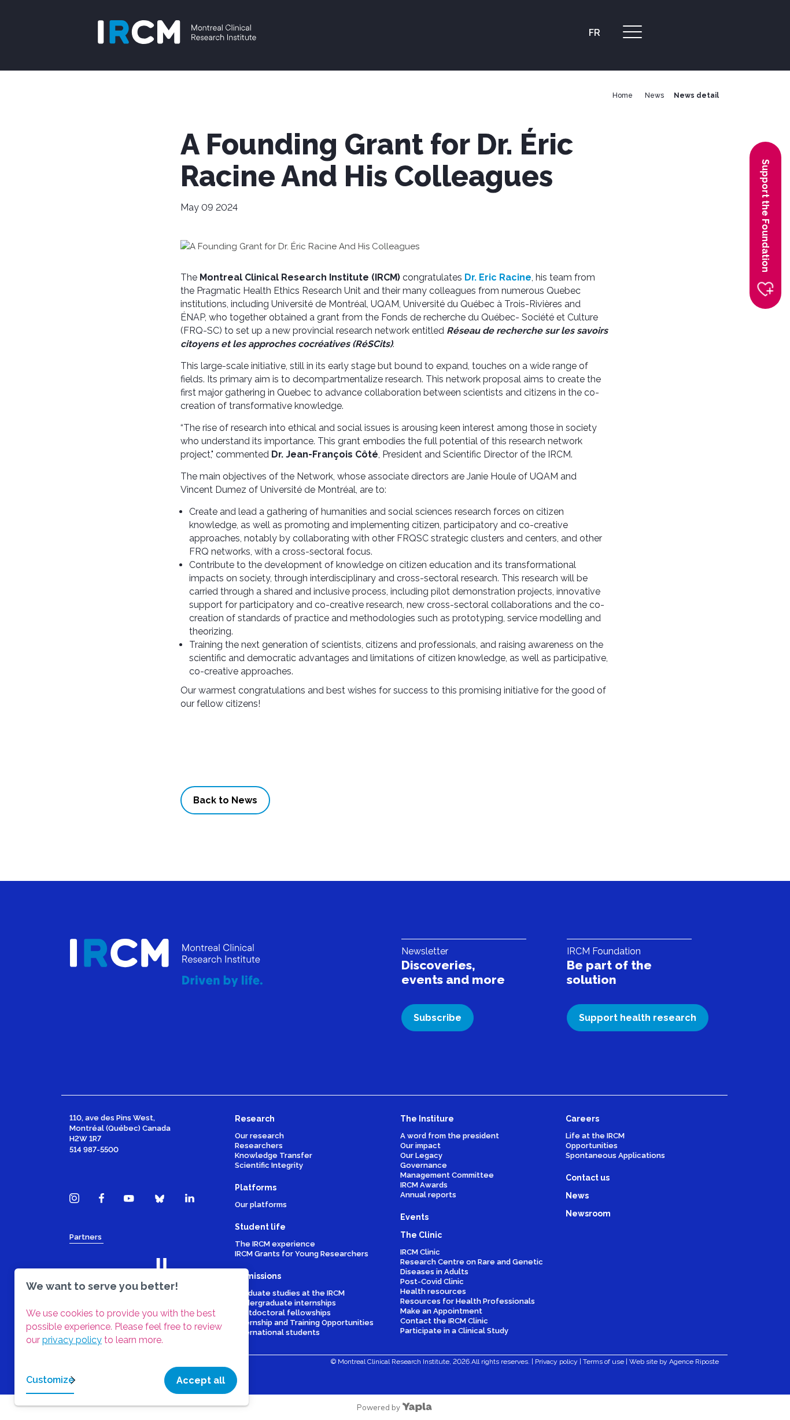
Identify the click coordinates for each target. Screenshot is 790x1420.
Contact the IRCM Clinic (444, 1320)
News (654, 95)
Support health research (637, 1017)
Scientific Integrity (269, 1165)
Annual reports (428, 1194)
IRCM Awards (424, 1185)
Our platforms (261, 1204)
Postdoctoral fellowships (283, 1312)
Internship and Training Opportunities (304, 1322)
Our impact (420, 1145)
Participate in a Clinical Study (454, 1330)
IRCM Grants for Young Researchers (301, 1253)
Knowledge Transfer (273, 1155)
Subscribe (438, 1017)
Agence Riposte (694, 1362)
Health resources (433, 1291)
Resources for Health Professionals (467, 1301)
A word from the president (449, 1135)
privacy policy (72, 1339)
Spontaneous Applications (615, 1155)
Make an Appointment (441, 1311)
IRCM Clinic (420, 1252)
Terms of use (603, 1362)
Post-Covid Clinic (432, 1281)
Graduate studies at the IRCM (290, 1293)
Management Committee (447, 1175)
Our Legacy (421, 1155)
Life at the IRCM (595, 1135)
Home (622, 95)
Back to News (225, 800)
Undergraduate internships (285, 1303)
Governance (423, 1165)
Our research (259, 1135)
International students (277, 1332)
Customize (50, 1379)
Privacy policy (556, 1362)
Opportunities (592, 1145)
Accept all (200, 1380)
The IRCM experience (275, 1244)
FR (594, 32)
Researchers (259, 1145)
